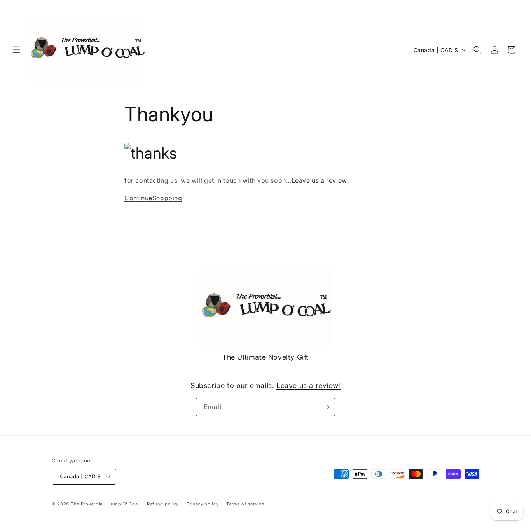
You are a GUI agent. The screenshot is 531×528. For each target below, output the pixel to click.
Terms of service (245, 504)
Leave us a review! (321, 180)
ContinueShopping (153, 198)
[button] (16, 49)
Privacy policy (203, 504)
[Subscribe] (326, 407)
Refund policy (163, 504)
